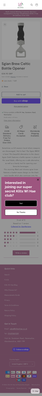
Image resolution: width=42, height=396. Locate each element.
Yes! (21, 203)
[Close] (38, 179)
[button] (4, 4)
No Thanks (21, 212)
